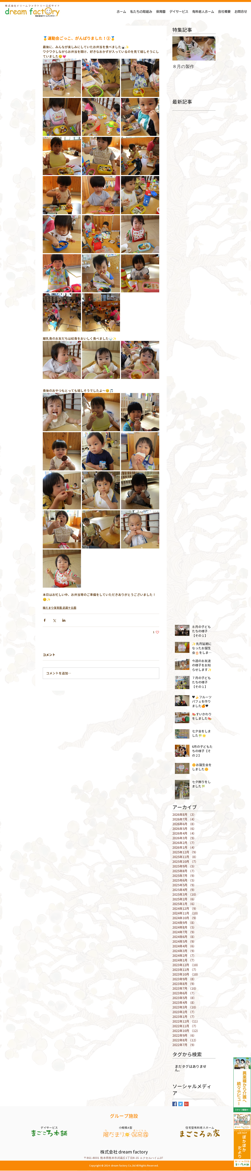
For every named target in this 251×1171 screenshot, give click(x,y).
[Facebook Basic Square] (174, 1104)
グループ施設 (124, 1116)
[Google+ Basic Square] (186, 1104)
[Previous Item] (178, 48)
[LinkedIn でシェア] (64, 620)
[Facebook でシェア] (44, 620)
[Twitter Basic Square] (180, 1104)
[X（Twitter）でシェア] (54, 620)
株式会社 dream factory (124, 1152)
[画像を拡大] (62, 78)
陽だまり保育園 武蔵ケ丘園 (59, 608)
